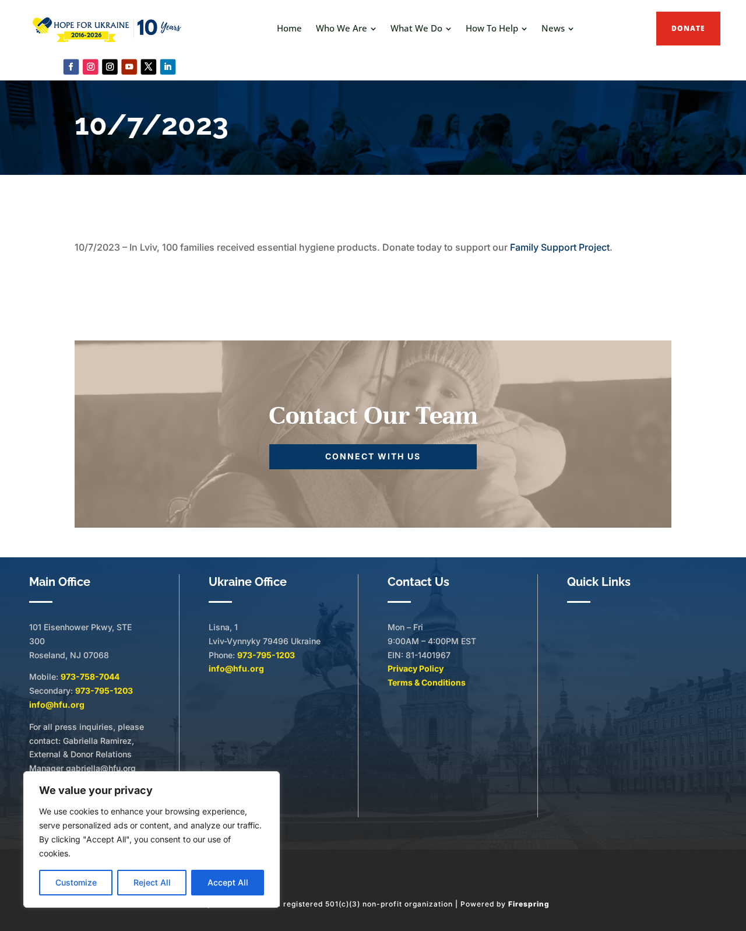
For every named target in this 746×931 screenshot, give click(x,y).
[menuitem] (289, 28)
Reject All (152, 882)
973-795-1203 (104, 690)
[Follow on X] (149, 67)
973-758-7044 (90, 676)
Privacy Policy (416, 668)
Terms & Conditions (427, 682)
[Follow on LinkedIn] (168, 67)
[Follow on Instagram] (90, 67)
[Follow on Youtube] (129, 67)
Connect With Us (373, 456)
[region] (151, 839)
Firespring (529, 904)
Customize (76, 882)
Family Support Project (560, 247)
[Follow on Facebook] (71, 67)
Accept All (227, 882)
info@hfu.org (57, 704)
